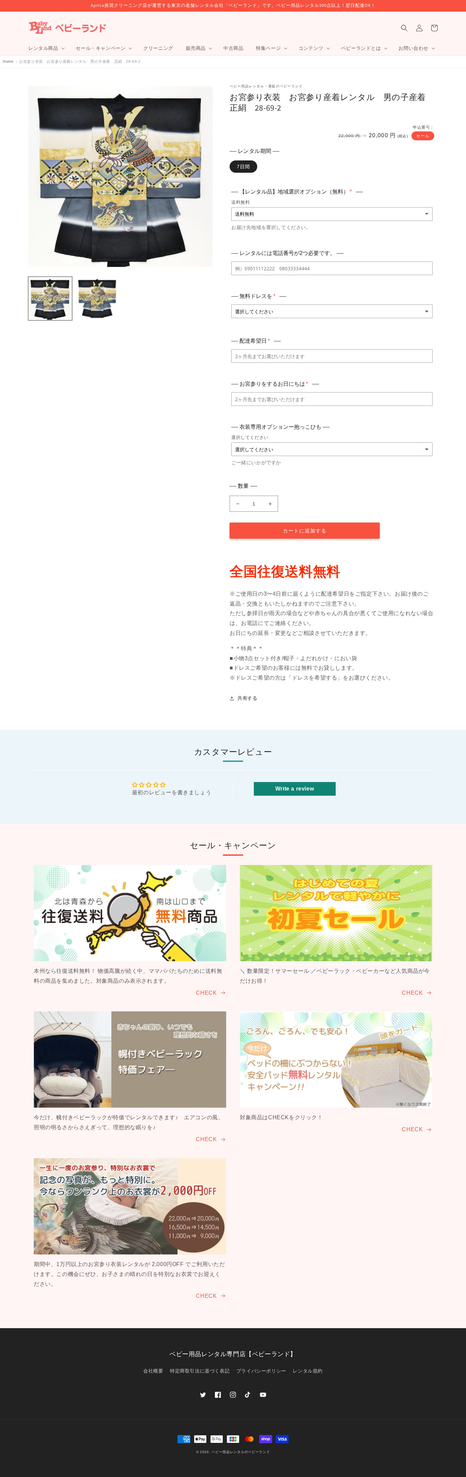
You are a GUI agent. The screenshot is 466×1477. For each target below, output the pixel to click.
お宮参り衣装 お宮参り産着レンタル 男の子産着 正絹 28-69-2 (79, 61)
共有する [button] (247, 698)
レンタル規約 (308, 1371)
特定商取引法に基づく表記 (200, 1371)
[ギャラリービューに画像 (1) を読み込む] (50, 299)
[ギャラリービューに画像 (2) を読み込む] (97, 299)
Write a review (294, 789)
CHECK (206, 993)
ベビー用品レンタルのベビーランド (241, 1452)
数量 (243, 486)
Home (8, 61)
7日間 (243, 166)
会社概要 (153, 1371)
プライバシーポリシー (261, 1371)
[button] (46, 48)
